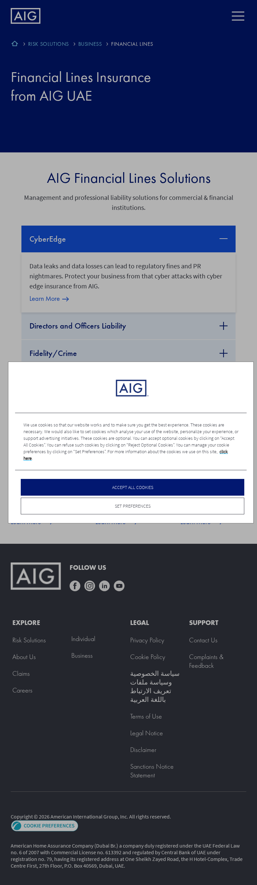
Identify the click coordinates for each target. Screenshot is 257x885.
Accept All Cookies (132, 487)
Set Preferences (133, 506)
